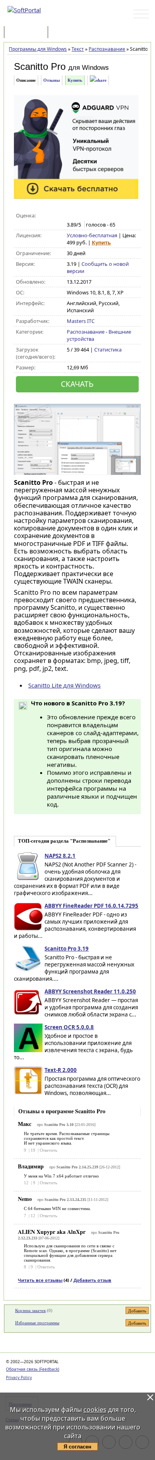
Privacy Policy (19, 1377)
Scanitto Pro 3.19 (67, 948)
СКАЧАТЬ (77, 383)
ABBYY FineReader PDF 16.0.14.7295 (91, 905)
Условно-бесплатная (92, 235)
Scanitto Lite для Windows (64, 685)
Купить (75, 80)
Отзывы (51, 80)
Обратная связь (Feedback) (32, 1369)
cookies (95, 1409)
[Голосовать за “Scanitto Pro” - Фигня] (71, 216)
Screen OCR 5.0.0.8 (69, 1027)
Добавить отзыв (92, 1280)
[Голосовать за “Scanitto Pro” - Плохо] (79, 216)
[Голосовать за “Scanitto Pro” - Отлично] (104, 216)
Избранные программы (37, 1322)
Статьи (67, 32)
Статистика (108, 349)
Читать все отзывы (40, 1280)
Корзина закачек (30, 1310)
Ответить (48, 1150)
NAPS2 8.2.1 (60, 855)
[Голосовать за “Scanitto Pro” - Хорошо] (96, 216)
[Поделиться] (98, 80)
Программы (28, 32)
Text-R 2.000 (61, 1070)
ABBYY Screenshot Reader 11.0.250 (90, 991)
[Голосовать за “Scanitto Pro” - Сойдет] (87, 216)
